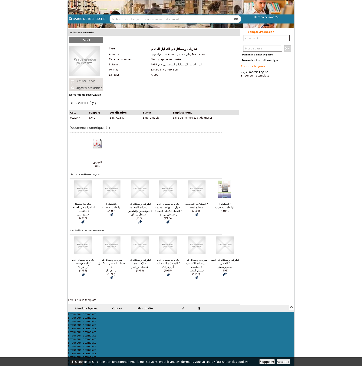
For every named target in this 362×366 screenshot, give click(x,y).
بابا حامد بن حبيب (111, 207)
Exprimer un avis (85, 81)
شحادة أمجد (196, 207)
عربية (244, 72)
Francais (253, 72)
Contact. (117, 308)
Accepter (283, 362)
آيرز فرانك (83, 267)
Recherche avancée (266, 17)
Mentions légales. (86, 308)
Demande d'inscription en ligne (260, 60)
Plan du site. (145, 308)
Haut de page (291, 307)
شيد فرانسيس (159, 54)
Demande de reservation (85, 94)
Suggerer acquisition (89, 88)
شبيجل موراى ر (140, 267)
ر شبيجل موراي (168, 214)
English (263, 72)
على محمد (184, 54)
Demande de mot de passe (257, 54)
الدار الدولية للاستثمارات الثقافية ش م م (180, 64)
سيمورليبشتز (225, 267)
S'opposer (267, 362)
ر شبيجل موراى (140, 214)
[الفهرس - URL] (97, 143)
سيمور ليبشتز (196, 270)
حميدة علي (83, 214)
